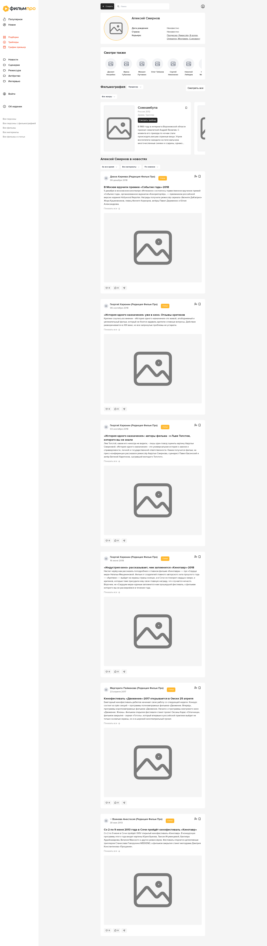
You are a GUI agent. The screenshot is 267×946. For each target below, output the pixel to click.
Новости (13, 59)
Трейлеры (13, 42)
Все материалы (11, 132)
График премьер (17, 47)
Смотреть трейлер (147, 120)
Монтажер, (183, 38)
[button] (110, 167)
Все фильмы (9, 127)
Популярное (15, 19)
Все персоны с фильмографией (19, 123)
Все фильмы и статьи (14, 136)
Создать (109, 6)
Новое (12, 24)
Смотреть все (195, 88)
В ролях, (194, 35)
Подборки (13, 37)
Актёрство (14, 75)
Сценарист (194, 38)
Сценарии (14, 65)
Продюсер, (173, 35)
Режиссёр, (184, 35)
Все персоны (9, 119)
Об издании (15, 106)
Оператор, (172, 38)
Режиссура (14, 70)
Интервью (14, 81)
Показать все (110, 208)
